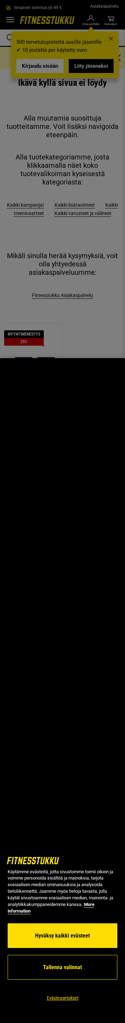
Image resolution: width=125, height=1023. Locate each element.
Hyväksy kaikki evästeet (62, 935)
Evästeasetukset (62, 998)
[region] (62, 690)
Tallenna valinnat (62, 967)
